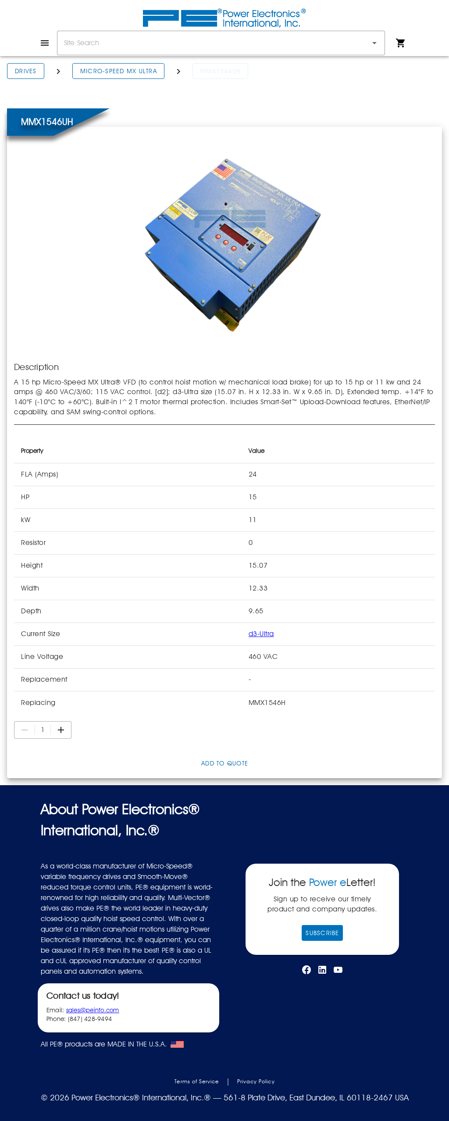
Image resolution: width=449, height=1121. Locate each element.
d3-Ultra (261, 634)
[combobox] (221, 43)
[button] (374, 43)
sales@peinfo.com (92, 1010)
